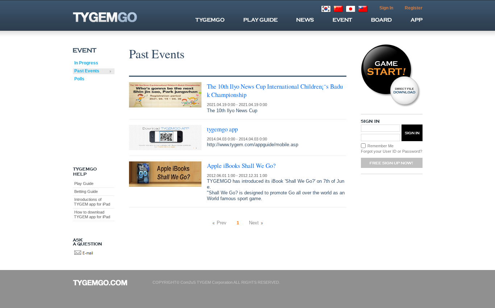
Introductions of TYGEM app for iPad (91, 201)
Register (414, 7)
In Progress (86, 63)
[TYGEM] (118, 17)
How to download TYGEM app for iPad (91, 214)
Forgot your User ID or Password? (391, 151)
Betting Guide (86, 191)
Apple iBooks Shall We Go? (241, 165)
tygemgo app (222, 129)
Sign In (386, 7)
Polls (79, 78)
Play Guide (83, 183)
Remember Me (380, 146)
